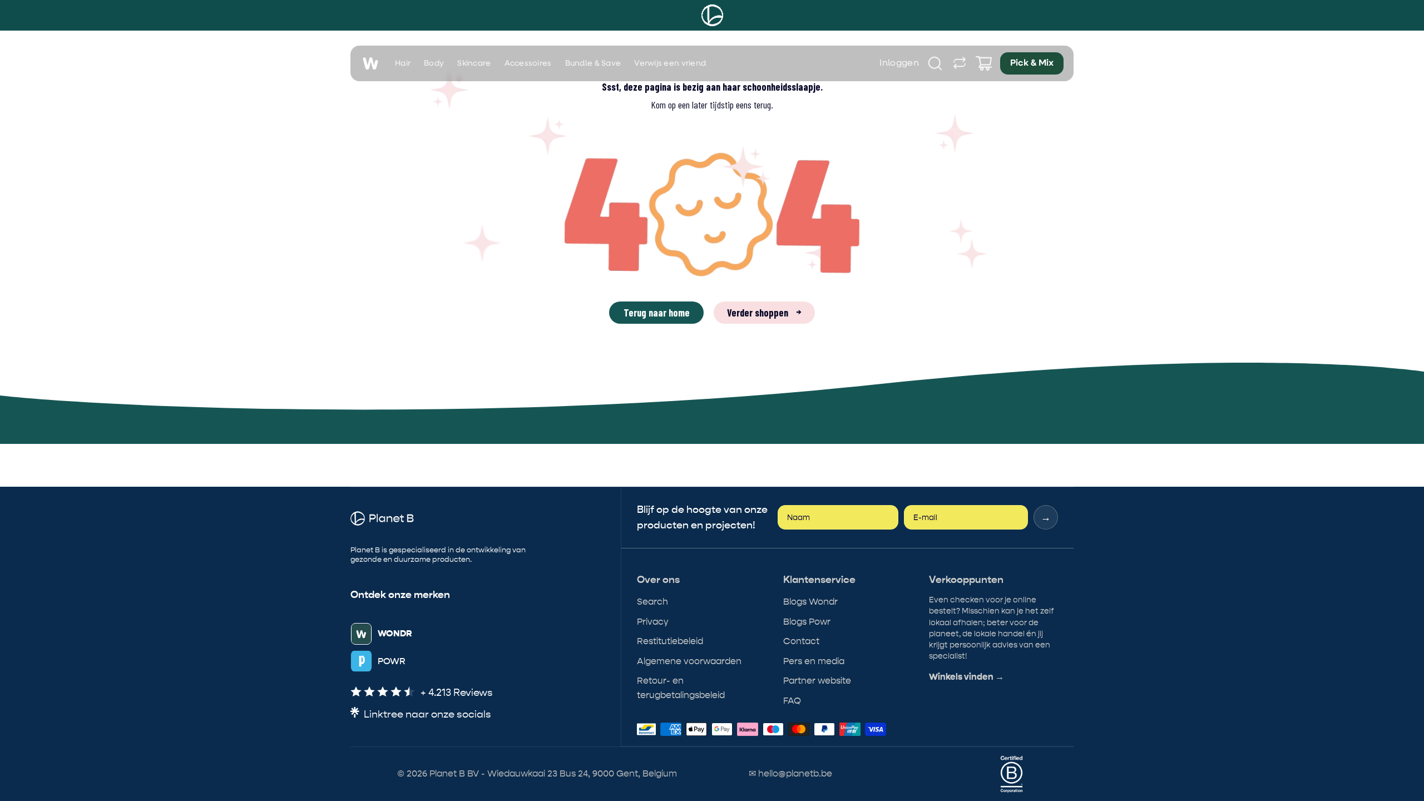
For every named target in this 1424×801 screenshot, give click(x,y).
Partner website (817, 680)
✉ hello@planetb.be (790, 773)
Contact (801, 641)
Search (652, 601)
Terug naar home (657, 312)
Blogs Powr (806, 621)
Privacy (653, 621)
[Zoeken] (935, 63)
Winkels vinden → (966, 677)
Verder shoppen (764, 312)
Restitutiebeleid (670, 641)
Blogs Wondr (810, 601)
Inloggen (899, 63)
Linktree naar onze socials (427, 714)
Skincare (474, 63)
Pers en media (813, 661)
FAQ (792, 700)
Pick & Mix (1032, 63)
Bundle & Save (593, 63)
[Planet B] (712, 15)
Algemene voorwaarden (689, 661)
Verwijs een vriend (670, 63)
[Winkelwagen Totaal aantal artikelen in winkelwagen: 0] (984, 63)
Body (434, 63)
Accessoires (528, 63)
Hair (403, 63)
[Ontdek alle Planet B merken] (959, 63)
